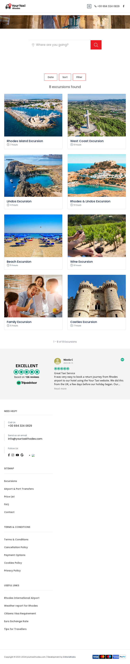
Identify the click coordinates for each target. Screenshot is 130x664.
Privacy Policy (12, 570)
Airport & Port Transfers (19, 489)
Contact (9, 512)
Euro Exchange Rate (16, 621)
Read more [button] (60, 388)
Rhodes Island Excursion (25, 141)
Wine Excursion (81, 261)
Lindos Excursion (19, 201)
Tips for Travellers (15, 629)
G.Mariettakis (69, 657)
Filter (79, 77)
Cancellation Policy (16, 547)
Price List (9, 496)
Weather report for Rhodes (21, 605)
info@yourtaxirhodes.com (25, 439)
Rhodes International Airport (21, 598)
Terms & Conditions (16, 539)
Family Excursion (19, 322)
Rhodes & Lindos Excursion (90, 201)
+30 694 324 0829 (108, 6)
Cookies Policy (13, 563)
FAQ (6, 504)
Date (51, 77)
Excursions (10, 481)
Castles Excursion (83, 322)
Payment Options (14, 555)
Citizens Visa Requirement (20, 613)
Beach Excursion (19, 261)
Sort (65, 77)
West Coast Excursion (87, 141)
